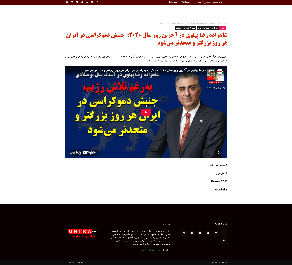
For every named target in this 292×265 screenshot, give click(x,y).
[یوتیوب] (67, 2)
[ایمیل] (87, 2)
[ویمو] (77, 2)
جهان (179, 27)
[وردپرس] (72, 2)
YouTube (185, 2)
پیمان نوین (189, 27)
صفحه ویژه (204, 27)
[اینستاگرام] (92, 2)
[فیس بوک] (97, 2)
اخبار (223, 27)
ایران (215, 27)
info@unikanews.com (150, 250)
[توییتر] (82, 2)
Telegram (173, 2)
